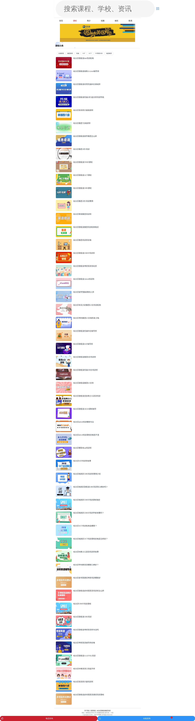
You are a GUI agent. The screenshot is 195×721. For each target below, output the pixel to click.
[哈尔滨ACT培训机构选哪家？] (64, 526)
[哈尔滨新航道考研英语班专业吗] (64, 630)
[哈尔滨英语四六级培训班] (64, 681)
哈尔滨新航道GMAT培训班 (84, 253)
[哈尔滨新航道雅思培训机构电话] (64, 227)
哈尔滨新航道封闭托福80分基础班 (86, 84)
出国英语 (61, 53)
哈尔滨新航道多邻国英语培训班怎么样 (88, 591)
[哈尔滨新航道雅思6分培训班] (64, 357)
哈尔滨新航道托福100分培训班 (85, 370)
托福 (77, 53)
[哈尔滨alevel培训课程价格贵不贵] (64, 435)
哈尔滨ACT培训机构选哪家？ (85, 526)
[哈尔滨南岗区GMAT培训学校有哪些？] (64, 513)
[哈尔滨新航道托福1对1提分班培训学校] (64, 97)
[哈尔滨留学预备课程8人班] (64, 292)
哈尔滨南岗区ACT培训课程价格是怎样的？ (90, 539)
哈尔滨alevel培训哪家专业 (83, 422)
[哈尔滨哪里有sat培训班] (64, 448)
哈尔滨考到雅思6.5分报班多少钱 (86, 318)
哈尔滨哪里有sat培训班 (82, 448)
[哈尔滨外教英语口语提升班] (64, 669)
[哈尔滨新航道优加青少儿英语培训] (64, 396)
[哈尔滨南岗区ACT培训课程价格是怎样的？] (64, 539)
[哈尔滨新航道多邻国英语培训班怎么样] (64, 591)
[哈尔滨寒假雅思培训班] (64, 214)
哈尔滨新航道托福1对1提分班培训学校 (88, 97)
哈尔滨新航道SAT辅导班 (83, 344)
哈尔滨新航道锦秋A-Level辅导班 (86, 71)
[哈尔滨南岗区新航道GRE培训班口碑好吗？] (64, 487)
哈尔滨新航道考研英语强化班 (85, 266)
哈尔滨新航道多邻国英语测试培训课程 (88, 695)
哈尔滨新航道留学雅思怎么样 (85, 136)
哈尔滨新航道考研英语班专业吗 (86, 630)
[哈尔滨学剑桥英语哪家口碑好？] (64, 565)
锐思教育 (109, 53)
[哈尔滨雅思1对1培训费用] (64, 201)
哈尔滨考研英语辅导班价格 (84, 643)
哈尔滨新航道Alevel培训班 (83, 279)
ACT (90, 53)
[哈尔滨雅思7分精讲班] (64, 123)
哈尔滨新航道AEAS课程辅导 (84, 409)
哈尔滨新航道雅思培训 (104, 710)
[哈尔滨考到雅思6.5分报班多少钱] (64, 318)
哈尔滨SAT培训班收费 (82, 461)
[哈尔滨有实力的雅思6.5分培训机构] (64, 305)
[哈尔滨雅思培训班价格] (64, 240)
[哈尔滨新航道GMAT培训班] (64, 253)
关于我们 (87, 710)
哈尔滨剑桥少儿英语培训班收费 (86, 552)
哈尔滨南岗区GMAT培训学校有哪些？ (88, 513)
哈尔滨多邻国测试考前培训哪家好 (86, 578)
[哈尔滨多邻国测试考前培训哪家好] (64, 578)
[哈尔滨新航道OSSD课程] (64, 162)
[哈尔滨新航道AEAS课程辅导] (64, 409)
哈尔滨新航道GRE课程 (82, 188)
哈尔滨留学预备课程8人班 (83, 292)
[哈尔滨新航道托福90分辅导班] (64, 331)
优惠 (102, 21)
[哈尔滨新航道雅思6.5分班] (64, 383)
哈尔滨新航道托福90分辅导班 (85, 331)
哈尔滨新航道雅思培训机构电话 (86, 227)
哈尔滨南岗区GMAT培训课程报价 (86, 500)
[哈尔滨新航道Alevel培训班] (64, 279)
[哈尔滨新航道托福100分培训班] (64, 370)
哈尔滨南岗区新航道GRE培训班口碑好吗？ (90, 487)
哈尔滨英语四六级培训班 (83, 682)
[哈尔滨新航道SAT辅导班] (64, 344)
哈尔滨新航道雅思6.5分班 (83, 383)
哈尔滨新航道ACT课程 (82, 175)
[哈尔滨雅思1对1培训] (64, 149)
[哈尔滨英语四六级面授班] (64, 110)
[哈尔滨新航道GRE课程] (64, 188)
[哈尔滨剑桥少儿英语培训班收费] (64, 552)
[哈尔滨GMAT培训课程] (64, 604)
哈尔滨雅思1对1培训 (81, 149)
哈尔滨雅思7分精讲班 (82, 123)
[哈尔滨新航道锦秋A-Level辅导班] (64, 71)
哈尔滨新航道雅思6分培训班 (84, 357)
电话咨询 (49, 718)
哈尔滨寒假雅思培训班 (82, 214)
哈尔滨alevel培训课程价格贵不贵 (86, 435)
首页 (61, 21)
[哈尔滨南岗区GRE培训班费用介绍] (64, 474)
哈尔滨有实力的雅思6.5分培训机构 (87, 305)
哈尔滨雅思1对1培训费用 (83, 201)
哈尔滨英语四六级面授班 (83, 110)
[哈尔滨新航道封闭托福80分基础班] (64, 84)
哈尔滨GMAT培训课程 (82, 604)
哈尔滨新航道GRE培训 (82, 617)
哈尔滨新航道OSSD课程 (83, 162)
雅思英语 (70, 53)
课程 (75, 21)
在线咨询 (146, 718)
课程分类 (59, 46)
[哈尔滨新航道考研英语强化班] (64, 266)
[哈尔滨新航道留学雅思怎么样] (64, 136)
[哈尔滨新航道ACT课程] (64, 175)
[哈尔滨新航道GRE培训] (64, 617)
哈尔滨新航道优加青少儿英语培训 (86, 396)
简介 (89, 21)
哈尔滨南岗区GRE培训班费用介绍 (87, 474)
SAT (83, 53)
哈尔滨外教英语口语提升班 (84, 669)
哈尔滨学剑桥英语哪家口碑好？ (86, 565)
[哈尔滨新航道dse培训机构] (64, 58)
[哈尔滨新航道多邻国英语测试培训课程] (64, 694)
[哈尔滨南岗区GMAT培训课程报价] (64, 500)
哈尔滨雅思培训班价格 (82, 240)
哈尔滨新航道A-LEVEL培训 (84, 656)
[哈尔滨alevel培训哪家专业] (64, 422)
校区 (116, 21)
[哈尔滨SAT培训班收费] (64, 461)
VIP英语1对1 (99, 53)
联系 (130, 21)
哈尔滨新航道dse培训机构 (83, 58)
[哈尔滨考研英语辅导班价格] (64, 643)
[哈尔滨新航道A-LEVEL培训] (64, 656)
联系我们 (93, 710)
